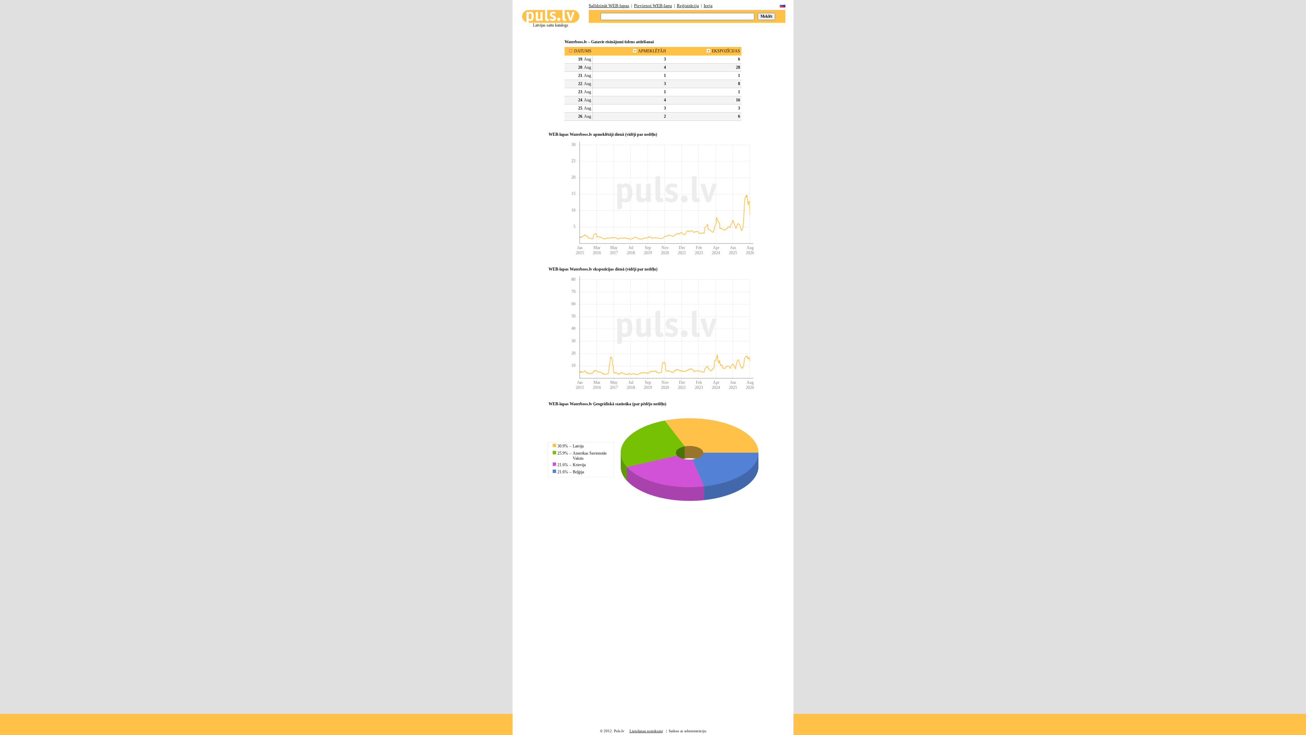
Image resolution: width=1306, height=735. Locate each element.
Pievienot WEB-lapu (653, 5)
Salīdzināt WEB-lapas (609, 5)
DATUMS (582, 51)
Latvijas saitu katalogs (550, 25)
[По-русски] (782, 6)
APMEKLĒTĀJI (652, 51)
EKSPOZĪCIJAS (726, 51)
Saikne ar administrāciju (687, 731)
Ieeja (708, 5)
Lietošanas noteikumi (646, 731)
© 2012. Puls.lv (612, 731)
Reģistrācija (688, 5)
